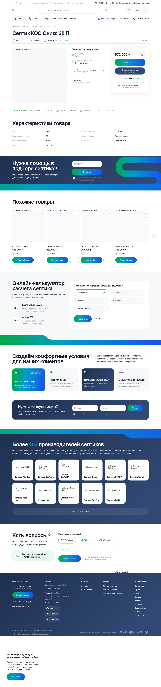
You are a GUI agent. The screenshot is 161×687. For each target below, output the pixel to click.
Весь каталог (86, 590)
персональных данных (87, 180)
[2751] (142, 54)
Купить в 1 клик (23, 260)
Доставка (61, 3)
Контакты (79, 3)
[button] (154, 236)
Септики (31, 26)
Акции (53, 19)
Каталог (23, 26)
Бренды (46, 19)
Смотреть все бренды (80, 511)
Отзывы (73, 19)
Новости (70, 3)
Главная (15, 26)
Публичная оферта (109, 632)
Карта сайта (139, 615)
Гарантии (44, 3)
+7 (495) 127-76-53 (101, 3)
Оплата (53, 3)
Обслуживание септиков (113, 593)
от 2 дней (135, 78)
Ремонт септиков (110, 590)
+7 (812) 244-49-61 (52, 602)
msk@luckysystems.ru (140, 3)
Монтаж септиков (110, 586)
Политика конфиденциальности (88, 632)
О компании (34, 3)
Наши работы (63, 19)
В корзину (40, 260)
